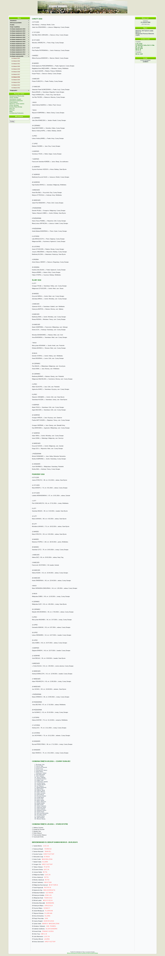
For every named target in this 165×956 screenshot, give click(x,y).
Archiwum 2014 (15, 82)
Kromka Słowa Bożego (15, 107)
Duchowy (12, 110)
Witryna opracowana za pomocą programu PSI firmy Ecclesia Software (82, 953)
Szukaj (12, 121)
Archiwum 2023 (15, 58)
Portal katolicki (13, 102)
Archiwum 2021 (15, 63)
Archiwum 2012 (15, 87)
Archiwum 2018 (15, 71)
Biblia (11, 111)
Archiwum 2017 (15, 74)
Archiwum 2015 (15, 79)
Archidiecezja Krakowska (16, 113)
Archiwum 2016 (15, 77)
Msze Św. (12, 108)
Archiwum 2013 (15, 85)
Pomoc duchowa (14, 105)
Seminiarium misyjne (15, 99)
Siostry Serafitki (13, 97)
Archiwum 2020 (15, 66)
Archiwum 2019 (15, 69)
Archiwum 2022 (15, 61)
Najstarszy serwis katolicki (16, 103)
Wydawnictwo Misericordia (16, 96)
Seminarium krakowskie (16, 100)
